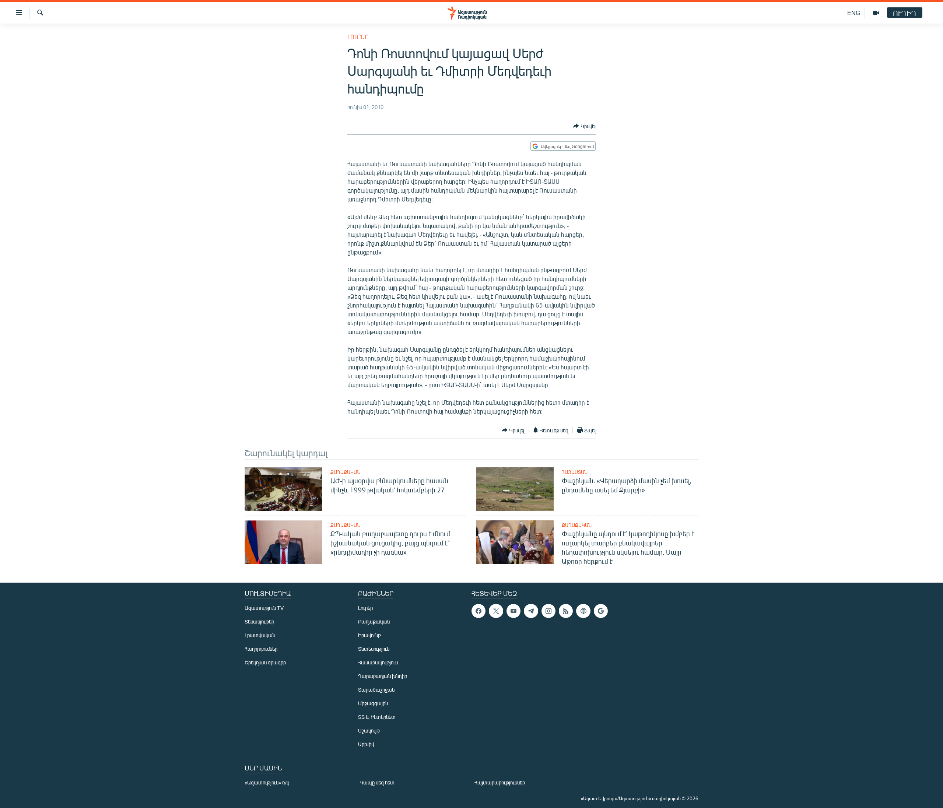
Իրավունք (369, 635)
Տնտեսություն (373, 649)
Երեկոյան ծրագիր (265, 662)
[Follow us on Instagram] (548, 611)
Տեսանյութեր (259, 621)
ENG (853, 12)
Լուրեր (357, 36)
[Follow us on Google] (601, 611)
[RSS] (566, 611)
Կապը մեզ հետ (377, 782)
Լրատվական (260, 635)
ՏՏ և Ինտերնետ (377, 717)
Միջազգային (373, 703)
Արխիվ (366, 744)
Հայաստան (575, 472)
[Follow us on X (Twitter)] (496, 611)
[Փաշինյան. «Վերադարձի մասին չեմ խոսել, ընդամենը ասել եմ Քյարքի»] (515, 489)
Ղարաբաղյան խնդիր (382, 676)
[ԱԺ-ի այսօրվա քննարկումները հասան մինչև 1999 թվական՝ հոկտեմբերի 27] (283, 489)
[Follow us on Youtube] (513, 611)
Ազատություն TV (264, 608)
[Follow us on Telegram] (531, 611)
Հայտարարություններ (499, 782)
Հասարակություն (378, 662)
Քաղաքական (345, 472)
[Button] (584, 126)
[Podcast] (583, 611)
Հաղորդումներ (261, 649)
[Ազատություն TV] (876, 12)
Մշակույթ (369, 730)
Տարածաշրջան (376, 689)
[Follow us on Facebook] (478, 611)
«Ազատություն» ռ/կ (267, 782)
